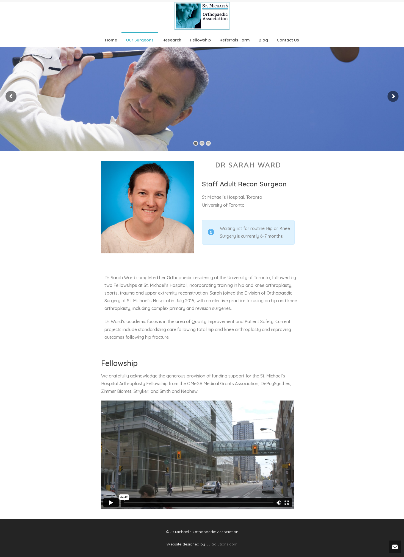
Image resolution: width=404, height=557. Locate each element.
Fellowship (200, 40)
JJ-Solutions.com (221, 544)
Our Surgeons (140, 40)
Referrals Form (235, 40)
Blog (263, 40)
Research (171, 40)
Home (111, 40)
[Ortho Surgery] (202, 16)
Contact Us (288, 40)
